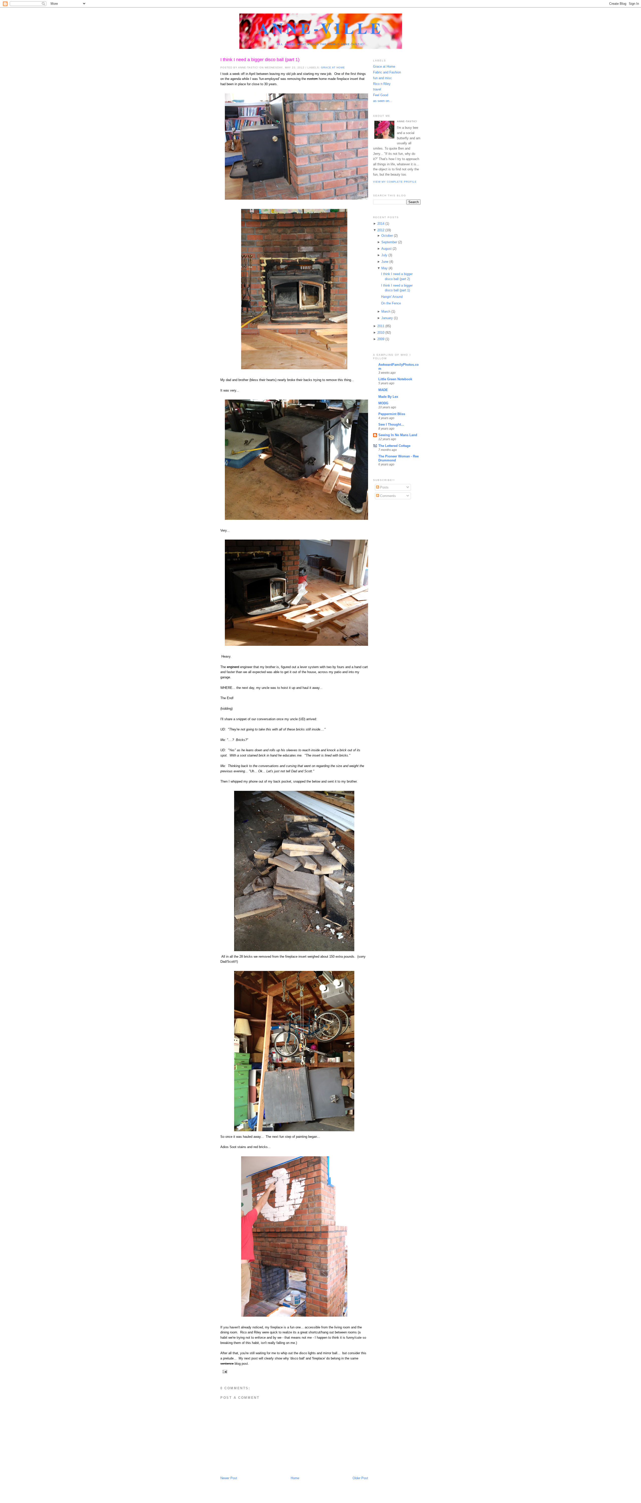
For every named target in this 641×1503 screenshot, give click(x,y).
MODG (383, 403)
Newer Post (228, 1478)
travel (377, 89)
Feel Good (380, 95)
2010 (380, 332)
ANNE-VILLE (321, 28)
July (384, 255)
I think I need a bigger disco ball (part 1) (259, 59)
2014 (380, 223)
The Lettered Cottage (394, 446)
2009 (380, 339)
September (389, 242)
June (384, 262)
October (387, 235)
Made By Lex (388, 397)
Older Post (360, 1478)
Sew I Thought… (391, 424)
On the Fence (391, 303)
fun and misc (382, 78)
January (387, 318)
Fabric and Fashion (387, 72)
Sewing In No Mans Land (397, 435)
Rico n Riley (382, 84)
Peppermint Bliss (391, 414)
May (384, 268)
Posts (384, 487)
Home (295, 1478)
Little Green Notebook (395, 379)
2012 (380, 230)
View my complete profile (395, 181)
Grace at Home (333, 67)
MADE (383, 390)
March (385, 311)
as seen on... (382, 101)
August (386, 248)
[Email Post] (224, 1371)
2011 (380, 326)
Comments (387, 496)
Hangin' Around (392, 297)
